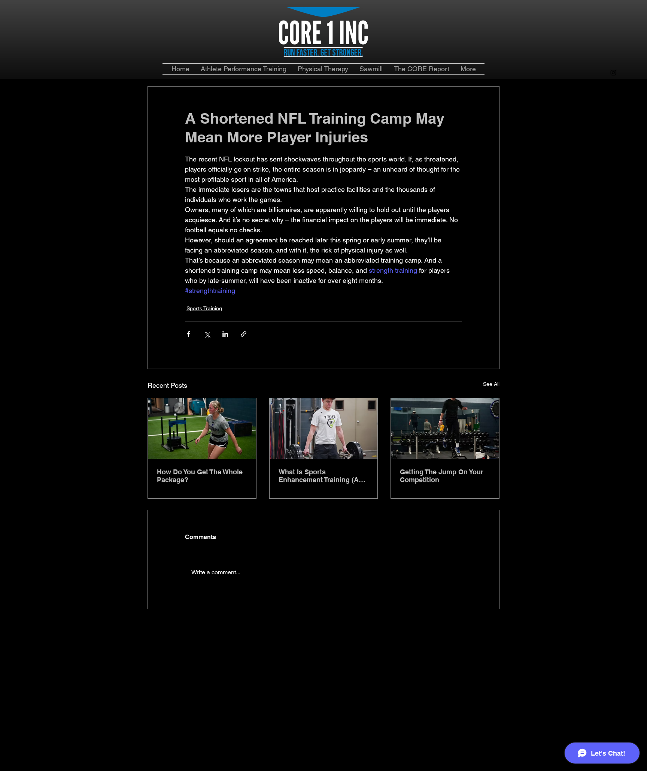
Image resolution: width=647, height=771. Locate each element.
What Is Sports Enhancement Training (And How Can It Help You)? (323, 476)
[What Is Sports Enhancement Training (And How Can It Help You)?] (324, 428)
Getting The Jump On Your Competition (441, 476)
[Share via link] (243, 334)
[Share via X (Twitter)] (206, 334)
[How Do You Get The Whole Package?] (202, 428)
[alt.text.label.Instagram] (613, 72)
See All (491, 384)
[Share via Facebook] (188, 334)
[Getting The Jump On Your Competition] (445, 428)
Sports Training (204, 308)
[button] (421, 69)
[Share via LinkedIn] (225, 334)
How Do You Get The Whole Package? (200, 476)
